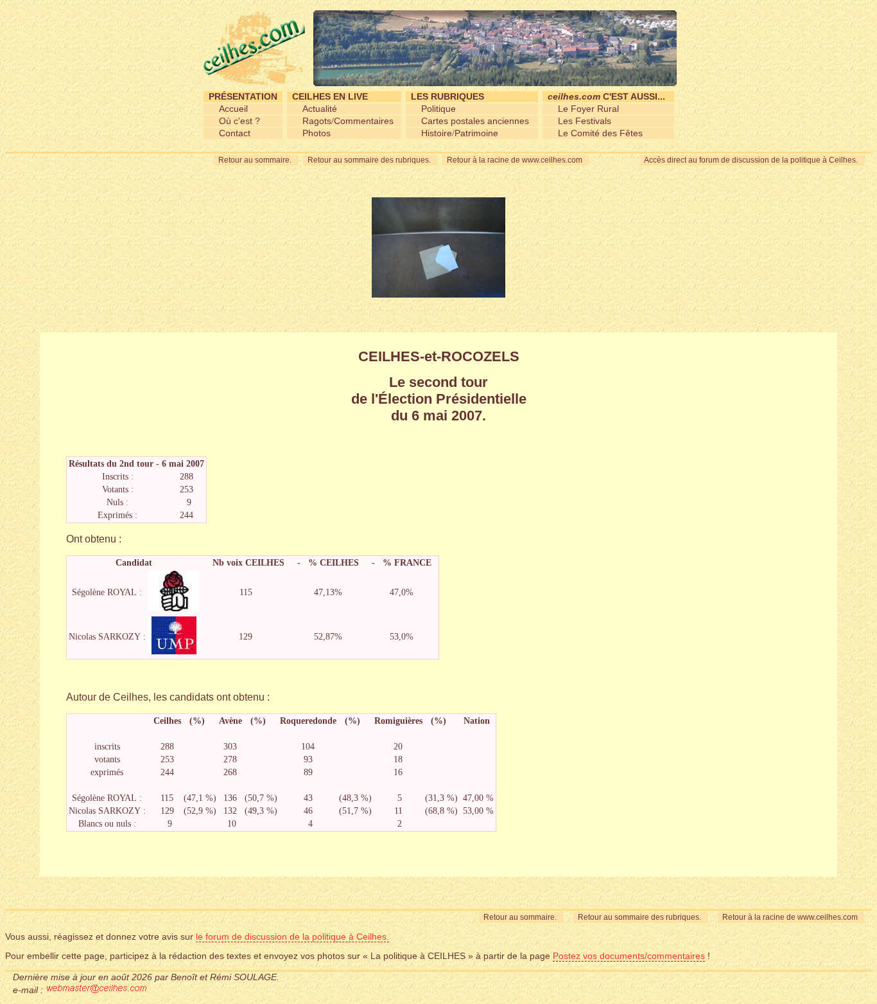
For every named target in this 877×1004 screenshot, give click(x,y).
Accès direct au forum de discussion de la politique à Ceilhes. (752, 160)
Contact (234, 133)
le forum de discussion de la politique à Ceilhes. (292, 936)
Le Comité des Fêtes (600, 133)
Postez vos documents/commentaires (629, 956)
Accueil (233, 108)
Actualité (319, 108)
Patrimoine (476, 133)
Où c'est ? (239, 121)
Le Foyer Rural (588, 108)
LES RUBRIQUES (447, 96)
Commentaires (364, 121)
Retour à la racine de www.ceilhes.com (515, 160)
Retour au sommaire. (255, 160)
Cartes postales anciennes (475, 121)
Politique (438, 108)
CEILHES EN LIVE (330, 96)
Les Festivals (584, 121)
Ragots (316, 121)
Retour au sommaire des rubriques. (370, 160)
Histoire (436, 133)
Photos (316, 133)
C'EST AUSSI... (606, 96)
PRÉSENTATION (243, 96)
